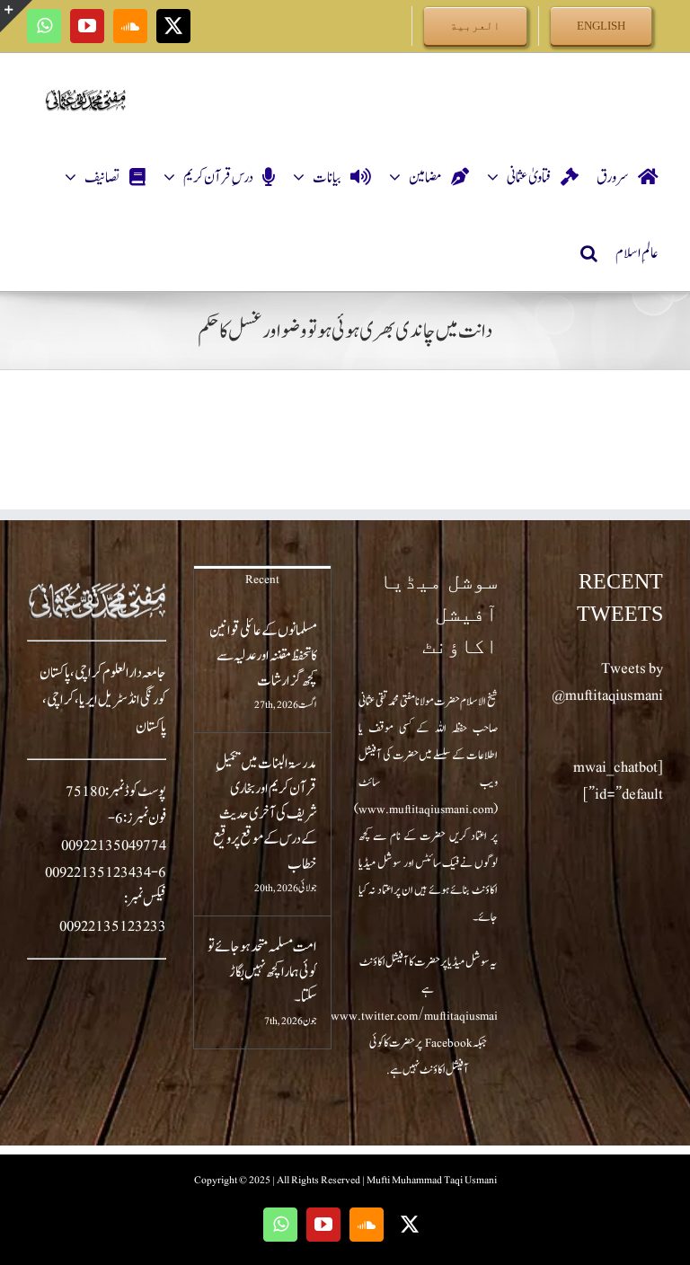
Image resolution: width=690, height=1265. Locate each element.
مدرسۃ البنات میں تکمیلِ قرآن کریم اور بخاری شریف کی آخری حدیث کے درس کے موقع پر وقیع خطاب (265, 814)
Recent (262, 579)
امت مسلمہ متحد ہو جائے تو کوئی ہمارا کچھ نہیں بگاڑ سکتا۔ (262, 972)
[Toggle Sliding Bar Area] (16, 16)
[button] (589, 253)
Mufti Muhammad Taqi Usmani (432, 1180)
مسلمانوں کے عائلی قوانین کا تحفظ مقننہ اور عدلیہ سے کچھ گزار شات (263, 656)
